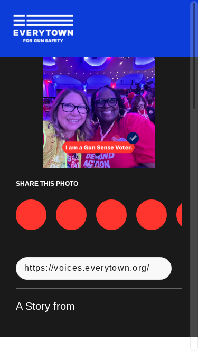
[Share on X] (71, 214)
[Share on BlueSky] (151, 214)
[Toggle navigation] (176, 28)
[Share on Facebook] (31, 214)
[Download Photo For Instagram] (111, 214)
